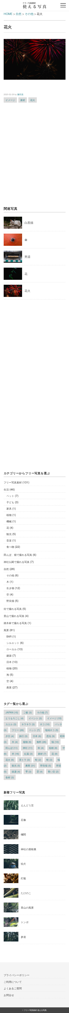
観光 (9, 534)
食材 (10, 777)
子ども (10, 502)
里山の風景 (27, 907)
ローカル (11, 649)
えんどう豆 (27, 805)
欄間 (23, 834)
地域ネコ (51, 730)
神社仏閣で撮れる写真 (16, 562)
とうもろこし (14, 718)
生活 (6, 489)
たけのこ (26, 893)
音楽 (9, 540)
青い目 (53, 771)
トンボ (25, 922)
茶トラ (24, 759)
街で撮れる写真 (13, 609)
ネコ (44, 724)
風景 (6, 630)
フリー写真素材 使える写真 (35, 1010)
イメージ (10, 100)
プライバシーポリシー (16, 975)
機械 (9, 521)
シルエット (12, 643)
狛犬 (23, 863)
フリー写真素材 (13, 482)
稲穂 (53, 748)
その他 (10, 575)
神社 (27, 748)
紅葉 (28, 753)
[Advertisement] (34, 156)
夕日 (10, 736)
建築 (9, 655)
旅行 (23, 736)
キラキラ (28, 724)
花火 (32, 100)
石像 (23, 820)
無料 (41, 742)
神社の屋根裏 (28, 849)
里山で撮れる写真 (14, 616)
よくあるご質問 (13, 988)
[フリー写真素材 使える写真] (34, 4)
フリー (18, 730)
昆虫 (50, 736)
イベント (35, 718)
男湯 (27, 257)
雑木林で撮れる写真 (15, 623)
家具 (9, 508)
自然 (6, 569)
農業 (9, 687)
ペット (10, 496)
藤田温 (20, 94)
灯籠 (23, 878)
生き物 (10, 588)
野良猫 (10, 601)
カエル (11, 724)
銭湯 (16, 771)
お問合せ (9, 995)
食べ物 (10, 547)
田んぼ (11, 748)
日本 (9, 662)
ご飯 (27, 712)
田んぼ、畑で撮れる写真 (18, 555)
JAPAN (12, 712)
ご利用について (13, 982)
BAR (9, 636)
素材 (22, 100)
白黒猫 (28, 223)
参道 (23, 937)
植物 (9, 515)
